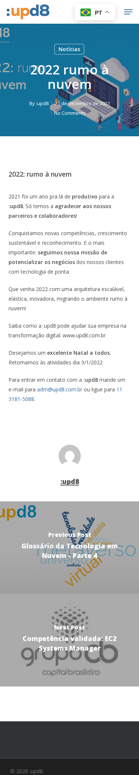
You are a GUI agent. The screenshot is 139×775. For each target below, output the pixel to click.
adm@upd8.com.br (59, 389)
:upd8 (42, 103)
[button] (128, 12)
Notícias (69, 49)
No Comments (70, 113)
